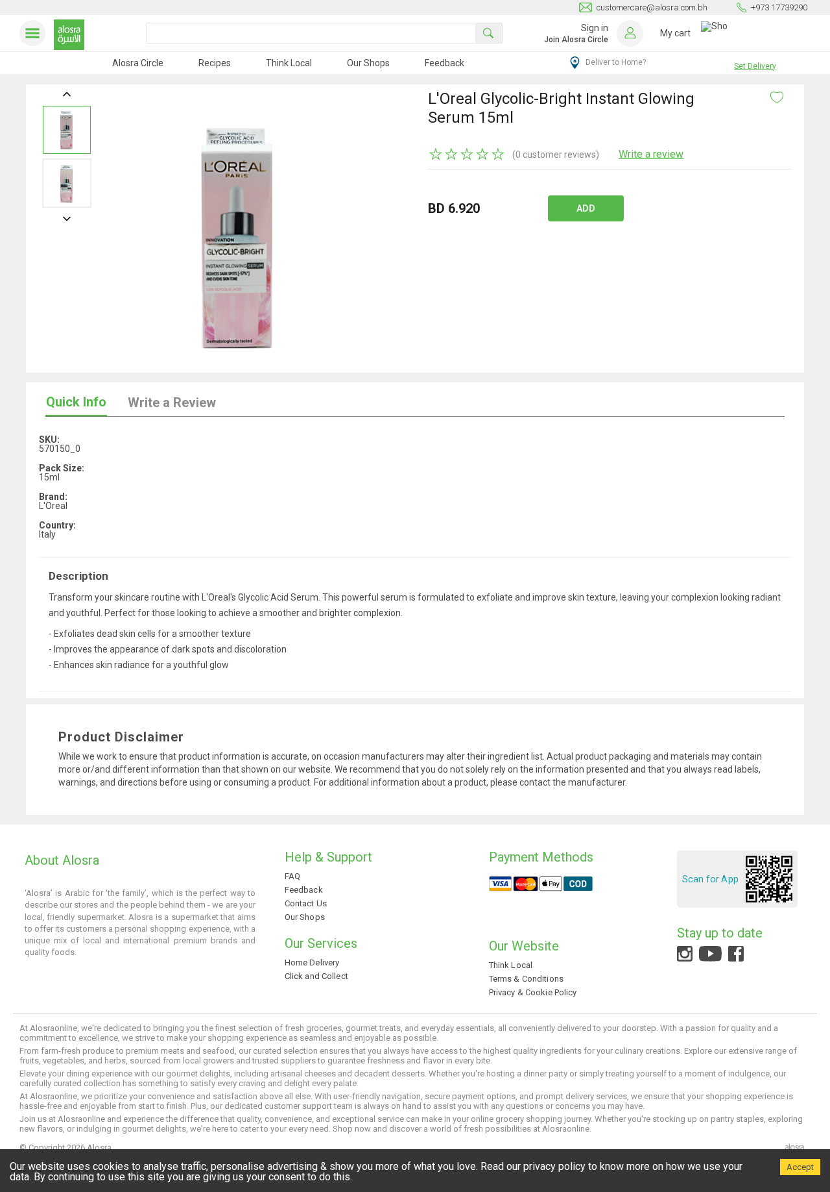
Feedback (444, 63)
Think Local (289, 63)
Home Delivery (312, 962)
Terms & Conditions (526, 979)
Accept (800, 1167)
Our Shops (368, 63)
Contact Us (306, 903)
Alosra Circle (137, 63)
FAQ (292, 876)
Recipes (214, 63)
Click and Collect (316, 976)
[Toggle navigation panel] (35, 33)
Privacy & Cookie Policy (533, 992)
